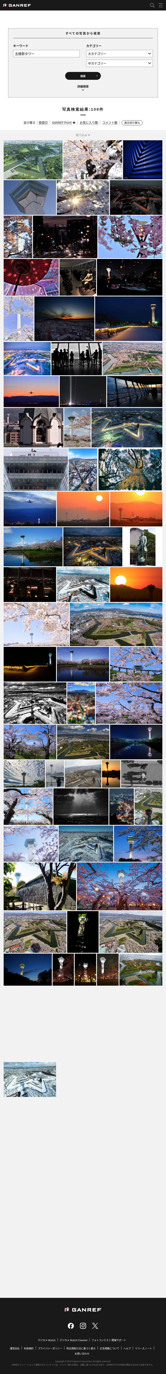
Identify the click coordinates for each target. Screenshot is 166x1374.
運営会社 (15, 1348)
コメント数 (109, 122)
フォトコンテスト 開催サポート (109, 1340)
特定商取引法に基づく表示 (81, 1348)
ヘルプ (127, 1348)
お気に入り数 (89, 122)
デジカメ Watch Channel (73, 1340)
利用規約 (29, 1348)
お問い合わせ (82, 1353)
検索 (83, 76)
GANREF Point (62, 122)
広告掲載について (109, 1348)
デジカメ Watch (46, 1340)
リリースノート (143, 1348)
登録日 (43, 122)
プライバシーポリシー (50, 1348)
